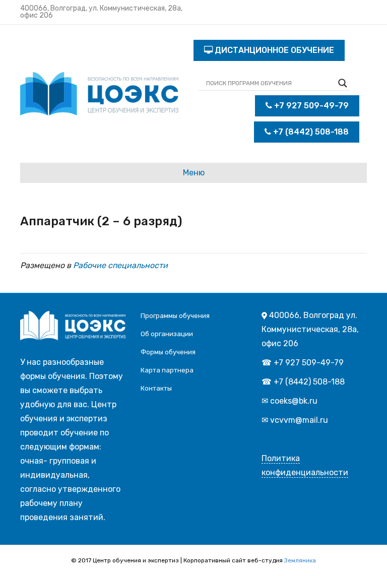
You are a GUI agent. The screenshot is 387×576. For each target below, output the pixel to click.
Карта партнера (167, 370)
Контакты (156, 388)
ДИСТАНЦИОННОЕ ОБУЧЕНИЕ (273, 50)
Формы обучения (168, 352)
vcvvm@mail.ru (299, 420)
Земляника (300, 560)
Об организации (167, 334)
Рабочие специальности (120, 265)
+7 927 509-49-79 (310, 105)
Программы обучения (175, 315)
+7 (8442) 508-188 (310, 132)
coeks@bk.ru (293, 401)
